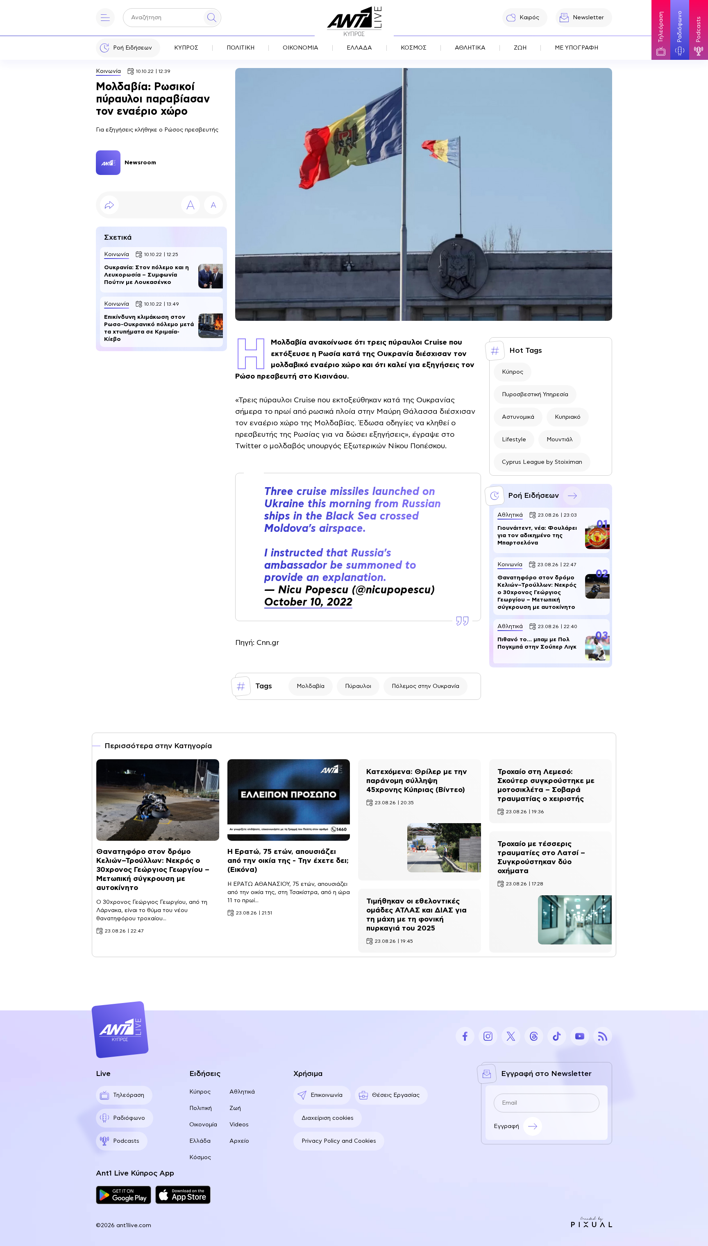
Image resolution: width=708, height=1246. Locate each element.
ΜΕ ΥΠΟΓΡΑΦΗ (576, 48)
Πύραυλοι (358, 686)
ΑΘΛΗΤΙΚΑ (470, 48)
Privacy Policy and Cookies (339, 1141)
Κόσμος (200, 1157)
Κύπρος (512, 372)
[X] (511, 1036)
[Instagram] (488, 1036)
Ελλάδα (200, 1141)
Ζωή (235, 1108)
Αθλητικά (242, 1092)
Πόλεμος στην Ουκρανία (425, 686)
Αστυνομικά (518, 417)
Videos (239, 1125)
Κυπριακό (568, 417)
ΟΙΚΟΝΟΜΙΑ (300, 48)
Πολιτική (200, 1108)
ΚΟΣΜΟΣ (414, 48)
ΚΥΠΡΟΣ (186, 48)
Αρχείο (239, 1141)
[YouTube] (579, 1036)
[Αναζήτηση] (212, 17)
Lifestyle (514, 440)
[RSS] (602, 1036)
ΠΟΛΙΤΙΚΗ (240, 48)
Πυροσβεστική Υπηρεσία (535, 394)
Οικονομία (203, 1125)
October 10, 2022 (308, 602)
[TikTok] (556, 1036)
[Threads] (533, 1036)
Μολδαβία (310, 686)
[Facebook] (465, 1036)
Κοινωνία (108, 71)
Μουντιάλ (560, 440)
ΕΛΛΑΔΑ (359, 48)
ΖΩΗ (520, 48)
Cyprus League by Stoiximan (542, 462)
